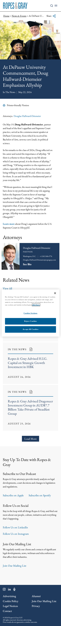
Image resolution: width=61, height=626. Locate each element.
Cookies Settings (30, 313)
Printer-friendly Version (18, 105)
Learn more (9, 223)
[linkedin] (9, 590)
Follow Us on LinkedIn (15, 527)
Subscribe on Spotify (40, 495)
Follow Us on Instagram (16, 534)
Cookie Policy (10, 601)
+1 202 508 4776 (46, 256)
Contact (7, 611)
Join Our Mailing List (14, 565)
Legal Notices (10, 606)
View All (7, 288)
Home (6, 16)
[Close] (55, 293)
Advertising (9, 596)
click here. (36, 305)
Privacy (36, 606)
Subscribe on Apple (13, 495)
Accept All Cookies (30, 329)
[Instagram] (4, 590)
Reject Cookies (30, 321)
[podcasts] (14, 590)
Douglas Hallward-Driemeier (27, 116)
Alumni (36, 596)
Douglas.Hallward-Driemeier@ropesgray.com (39, 260)
